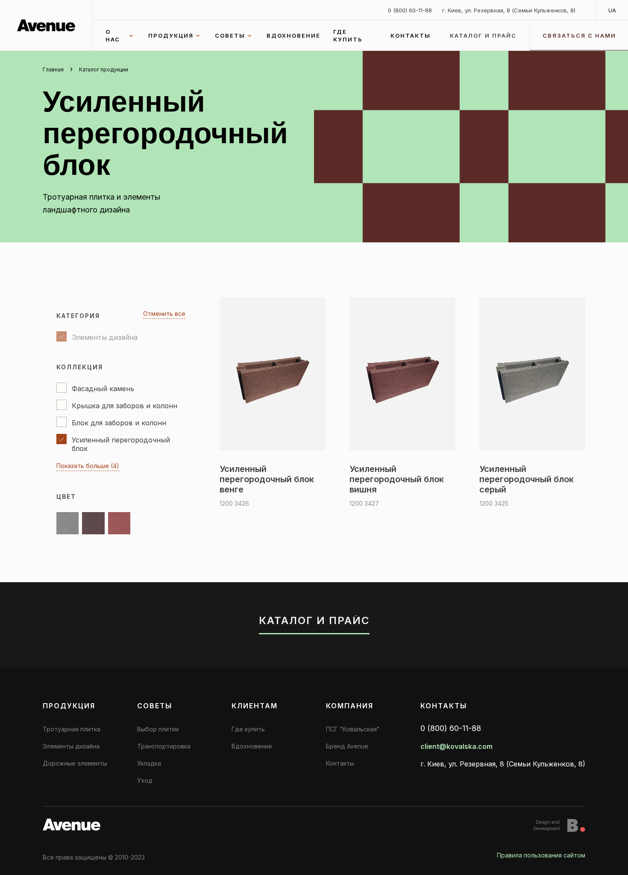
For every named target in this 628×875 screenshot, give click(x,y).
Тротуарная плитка (71, 729)
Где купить (348, 35)
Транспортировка (164, 746)
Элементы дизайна (71, 746)
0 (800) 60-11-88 (410, 10)
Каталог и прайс (483, 35)
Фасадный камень (103, 388)
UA (612, 10)
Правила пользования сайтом (541, 855)
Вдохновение (293, 35)
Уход (145, 780)
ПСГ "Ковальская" (353, 729)
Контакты (410, 35)
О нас (113, 35)
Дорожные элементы (75, 763)
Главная (53, 69)
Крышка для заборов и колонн (124, 405)
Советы (230, 35)
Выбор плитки (158, 729)
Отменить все (164, 314)
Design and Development (546, 825)
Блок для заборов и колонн (119, 422)
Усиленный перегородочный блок (121, 444)
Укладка (149, 763)
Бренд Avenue (347, 746)
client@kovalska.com (456, 746)
